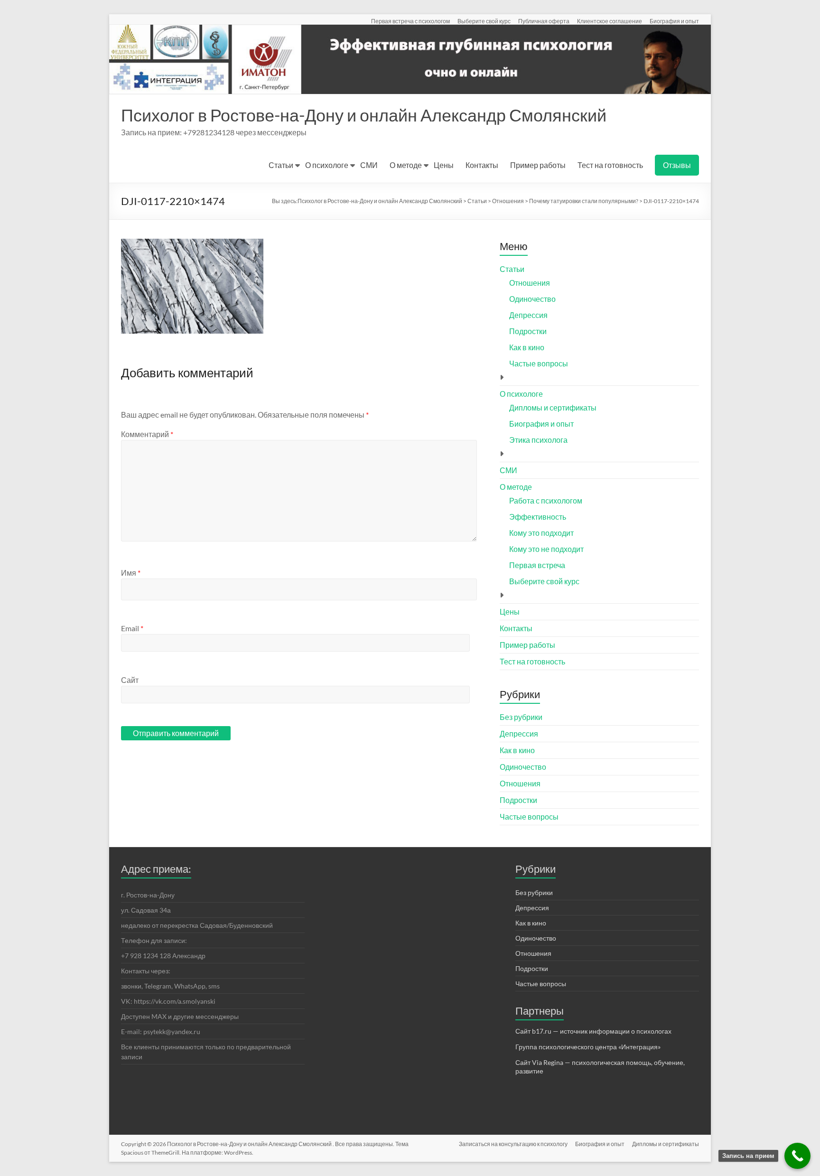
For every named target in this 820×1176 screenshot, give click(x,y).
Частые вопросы (538, 363)
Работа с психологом (545, 500)
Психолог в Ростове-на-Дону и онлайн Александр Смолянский (363, 114)
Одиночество (532, 298)
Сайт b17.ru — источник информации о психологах (593, 1031)
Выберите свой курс (484, 21)
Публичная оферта (543, 21)
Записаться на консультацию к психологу (513, 1144)
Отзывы (677, 164)
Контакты (482, 164)
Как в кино (526, 347)
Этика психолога (538, 439)
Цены (444, 164)
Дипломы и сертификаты (552, 407)
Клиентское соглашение (609, 21)
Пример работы (538, 164)
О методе (406, 164)
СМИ (369, 164)
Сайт (130, 679)
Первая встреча (537, 564)
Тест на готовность (610, 164)
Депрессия (528, 314)
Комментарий (147, 434)
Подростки (528, 331)
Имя (130, 572)
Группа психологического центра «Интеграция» (588, 1047)
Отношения (529, 282)
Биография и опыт (674, 21)
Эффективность (537, 516)
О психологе (326, 164)
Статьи (281, 164)
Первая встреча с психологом (410, 21)
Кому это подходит (541, 532)
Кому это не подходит (546, 548)
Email (132, 628)
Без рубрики (521, 716)
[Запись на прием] (797, 1156)
